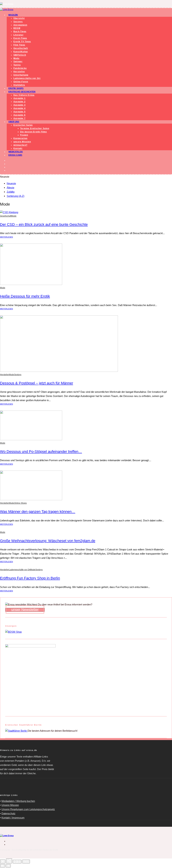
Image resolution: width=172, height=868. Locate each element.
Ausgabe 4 (19, 108)
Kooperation (20, 138)
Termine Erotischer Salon (34, 128)
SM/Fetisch (19, 55)
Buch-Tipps (19, 31)
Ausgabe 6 (19, 115)
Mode (16, 58)
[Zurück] (2, 865)
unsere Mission (22, 142)
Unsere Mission (10, 805)
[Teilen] (9, 860)
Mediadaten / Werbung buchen (18, 801)
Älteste (10, 187)
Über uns (13, 122)
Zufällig (10, 191)
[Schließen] (2, 861)
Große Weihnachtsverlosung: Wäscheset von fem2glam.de (47, 541)
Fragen (24, 135)
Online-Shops (20, 503)
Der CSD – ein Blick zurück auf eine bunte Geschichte (44, 224)
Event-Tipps (20, 38)
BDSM (16, 28)
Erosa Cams (15, 155)
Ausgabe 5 (19, 112)
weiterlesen (6, 237)
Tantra (17, 65)
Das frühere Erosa (23, 95)
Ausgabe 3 (19, 105)
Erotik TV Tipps (22, 41)
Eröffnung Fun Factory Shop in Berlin (30, 578)
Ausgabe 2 (19, 101)
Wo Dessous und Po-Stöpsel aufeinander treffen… (41, 451)
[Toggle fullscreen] (17, 861)
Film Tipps (19, 45)
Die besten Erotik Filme (33, 132)
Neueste (11, 183)
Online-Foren (20, 81)
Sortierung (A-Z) (15, 196)
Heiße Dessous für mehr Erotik (25, 296)
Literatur (18, 35)
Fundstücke (20, 68)
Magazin (13, 15)
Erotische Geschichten (21, 92)
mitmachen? (20, 145)
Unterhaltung (20, 75)
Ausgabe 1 (19, 98)
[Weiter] (8, 865)
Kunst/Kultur (20, 51)
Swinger (18, 61)
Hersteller (19, 71)
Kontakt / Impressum (13, 817)
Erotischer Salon (23, 125)
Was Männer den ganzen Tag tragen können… (37, 511)
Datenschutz (8, 813)
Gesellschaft (20, 48)
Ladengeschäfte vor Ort (26, 78)
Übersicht (19, 18)
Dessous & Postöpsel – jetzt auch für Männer (36, 383)
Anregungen (20, 25)
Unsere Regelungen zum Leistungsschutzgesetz (28, 809)
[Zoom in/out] (26, 861)
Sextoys (18, 21)
